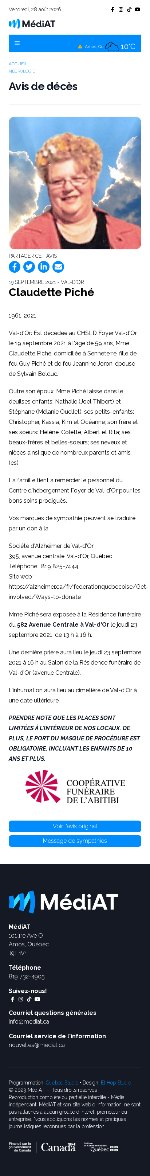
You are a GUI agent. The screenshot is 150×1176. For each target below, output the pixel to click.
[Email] (58, 267)
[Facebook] (14, 267)
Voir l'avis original (75, 826)
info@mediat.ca (29, 1021)
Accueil (18, 63)
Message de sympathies (75, 840)
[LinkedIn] (44, 267)
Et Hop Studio (116, 1083)
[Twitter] (29, 267)
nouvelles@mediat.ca (37, 1044)
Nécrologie (22, 71)
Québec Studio (62, 1083)
